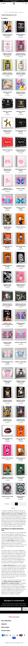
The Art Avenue (11, 642)
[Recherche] (23, 3)
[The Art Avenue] (14, 3)
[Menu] (0, 3)
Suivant (13, 508)
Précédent (7, 503)
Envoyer (25, 609)
